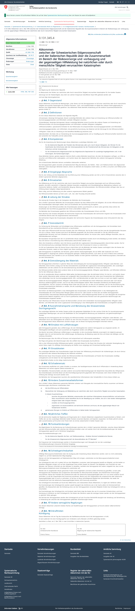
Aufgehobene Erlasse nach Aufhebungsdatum (12, 592)
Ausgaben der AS (109, 556)
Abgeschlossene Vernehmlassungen (48, 562)
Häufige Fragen (103, 2)
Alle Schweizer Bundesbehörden (14, 2)
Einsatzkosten (54, 348)
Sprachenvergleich (12, 76)
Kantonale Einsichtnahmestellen (114, 579)
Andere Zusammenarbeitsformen (63, 380)
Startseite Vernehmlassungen (46, 553)
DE (118, 2)
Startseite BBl (74, 553)
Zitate (32, 64)
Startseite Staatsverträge (45, 574)
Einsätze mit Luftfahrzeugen (61, 324)
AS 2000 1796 (30, 52)
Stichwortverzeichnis (10, 580)
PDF (29, 92)
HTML (22, 92)
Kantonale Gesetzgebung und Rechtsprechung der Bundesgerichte (115, 575)
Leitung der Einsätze (57, 197)
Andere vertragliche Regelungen (63, 502)
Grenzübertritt (54, 223)
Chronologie (30, 58)
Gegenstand (53, 100)
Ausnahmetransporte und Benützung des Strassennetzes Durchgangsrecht (72, 307)
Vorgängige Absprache (58, 171)
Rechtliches (118, 608)
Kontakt (111, 2)
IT (123, 2)
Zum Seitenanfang (125, 540)
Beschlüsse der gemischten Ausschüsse (82, 584)
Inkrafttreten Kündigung (51, 512)
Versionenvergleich (12, 80)
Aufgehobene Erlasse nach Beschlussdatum (12, 597)
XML (26, 92)
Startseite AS (107, 553)
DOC (32, 92)
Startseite (7, 26)
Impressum (127, 608)
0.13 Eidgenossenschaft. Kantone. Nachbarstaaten (78, 26)
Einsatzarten (53, 180)
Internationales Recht (11, 586)
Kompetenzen (53, 139)
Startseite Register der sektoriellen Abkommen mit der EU (81, 577)
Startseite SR (8, 577)
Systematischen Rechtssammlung (58, 15)
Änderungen (30, 61)
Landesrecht (8, 583)
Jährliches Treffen (56, 413)
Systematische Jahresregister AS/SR (115, 559)
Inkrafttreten (8, 589)
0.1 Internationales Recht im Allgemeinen (48, 26)
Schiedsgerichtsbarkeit (58, 450)
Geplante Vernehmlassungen (46, 556)
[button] (19, 21)
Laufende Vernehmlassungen (46, 559)
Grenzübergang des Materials (61, 260)
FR (120, 2)
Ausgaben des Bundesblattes (79, 556)
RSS (20, 608)
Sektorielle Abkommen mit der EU (80, 581)
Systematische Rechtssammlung (22, 26)
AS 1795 (43, 82)
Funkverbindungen (56, 424)
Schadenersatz (54, 363)
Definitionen (53, 112)
